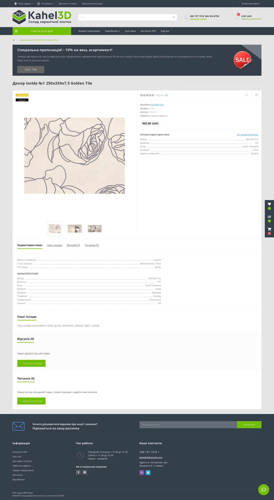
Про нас (17, 456)
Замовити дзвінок (198, 18)
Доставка (130, 30)
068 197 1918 (197, 16)
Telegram (148, 472)
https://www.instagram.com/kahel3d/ (84, 472)
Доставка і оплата (22, 461)
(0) (166, 95)
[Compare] (256, 95)
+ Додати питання (31, 401)
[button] (269, 231)
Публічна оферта (22, 465)
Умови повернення (23, 470)
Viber (141, 472)
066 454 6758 (212, 16)
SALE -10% (31, 69)
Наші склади (54, 245)
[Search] (173, 17)
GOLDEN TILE (157, 104)
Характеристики (29, 245)
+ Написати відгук (31, 363)
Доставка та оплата (68, 3)
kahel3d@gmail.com (150, 457)
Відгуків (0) (73, 245)
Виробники (111, 30)
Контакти (18, 474)
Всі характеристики (247, 134)
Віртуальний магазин (92, 3)
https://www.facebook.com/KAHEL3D (78, 472)
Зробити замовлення (251, 18)
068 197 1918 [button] (148, 452)
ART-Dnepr (28, 492)
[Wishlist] (246, 95)
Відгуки (165, 30)
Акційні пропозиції (89, 30)
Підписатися (249, 424)
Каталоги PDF (148, 30)
